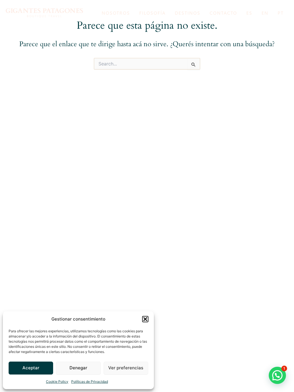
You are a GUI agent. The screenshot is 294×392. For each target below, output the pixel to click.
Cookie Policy (57, 381)
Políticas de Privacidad (89, 381)
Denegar (78, 367)
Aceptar (30, 367)
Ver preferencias (125, 367)
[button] (145, 319)
